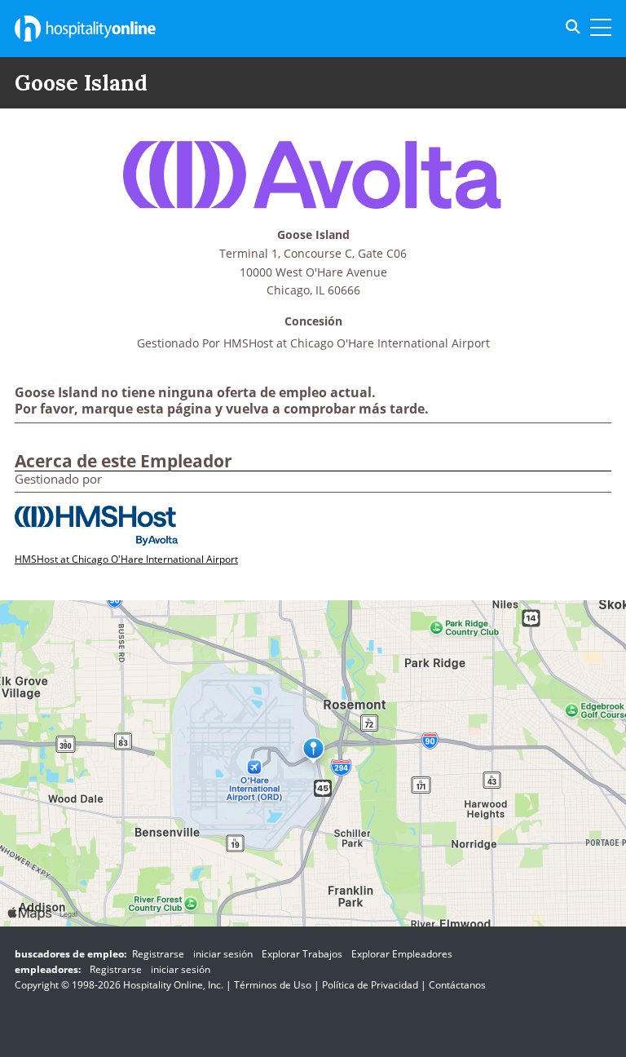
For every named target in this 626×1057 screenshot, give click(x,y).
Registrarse (158, 954)
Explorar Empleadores (401, 954)
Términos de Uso (272, 985)
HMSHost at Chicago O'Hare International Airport (356, 343)
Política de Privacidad (370, 985)
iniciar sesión (223, 954)
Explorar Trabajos (302, 954)
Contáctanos (457, 985)
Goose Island (313, 235)
